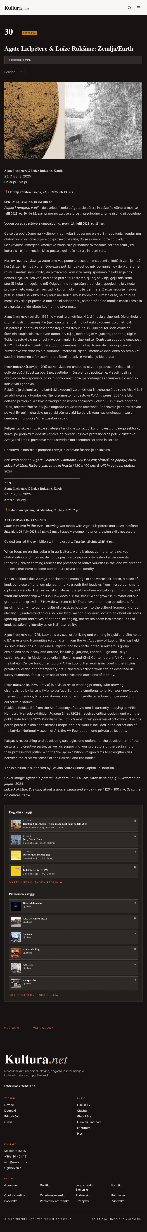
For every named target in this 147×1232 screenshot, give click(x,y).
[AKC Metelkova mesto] (73, 922)
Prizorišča (11, 1116)
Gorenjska (11, 1185)
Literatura (84, 1128)
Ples (80, 1133)
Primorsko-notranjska (55, 1201)
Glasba (82, 1110)
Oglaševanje (12, 1168)
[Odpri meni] (139, 8)
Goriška (45, 1185)
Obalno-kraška (14, 1195)
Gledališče (84, 1116)
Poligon (10, 72)
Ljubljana (27, 906)
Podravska (83, 1195)
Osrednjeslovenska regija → (35, 882)
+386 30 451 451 (15, 1156)
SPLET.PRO (99, 1219)
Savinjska (82, 1201)
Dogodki (10, 1110)
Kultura (35, 1059)
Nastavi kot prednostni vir (19, 1085)
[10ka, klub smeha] (73, 906)
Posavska (11, 1201)
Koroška (116, 1185)
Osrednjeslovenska (53, 1195)
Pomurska (118, 1195)
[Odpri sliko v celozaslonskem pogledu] (73, 120)
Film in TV (84, 1105)
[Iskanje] (129, 8)
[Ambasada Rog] (73, 952)
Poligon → (13, 1027)
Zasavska (118, 1201)
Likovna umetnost (89, 1122)
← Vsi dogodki (42, 1027)
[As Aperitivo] (73, 983)
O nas (8, 1122)
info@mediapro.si (16, 1162)
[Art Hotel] (73, 968)
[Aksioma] (73, 937)
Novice (9, 1105)
